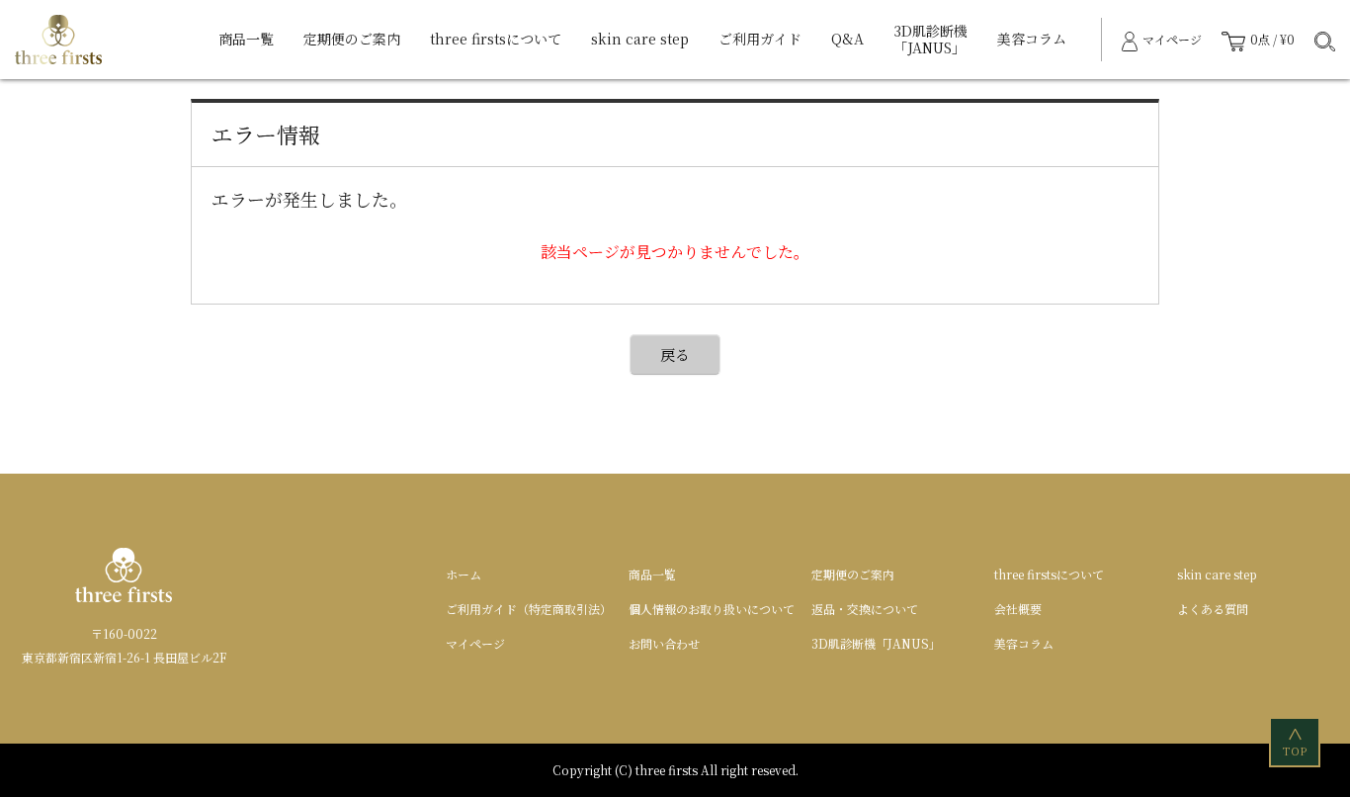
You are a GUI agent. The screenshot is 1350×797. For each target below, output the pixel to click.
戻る (675, 354)
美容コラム (1031, 38)
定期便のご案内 (351, 38)
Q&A (847, 38)
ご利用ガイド (760, 38)
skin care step (640, 38)
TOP (1296, 743)
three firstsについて (495, 38)
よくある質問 (1212, 608)
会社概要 (1018, 608)
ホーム (463, 574)
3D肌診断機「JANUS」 (930, 39)
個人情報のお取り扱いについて (712, 608)
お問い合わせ (664, 643)
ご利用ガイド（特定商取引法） (529, 608)
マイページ (475, 643)
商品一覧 (246, 38)
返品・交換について (864, 608)
